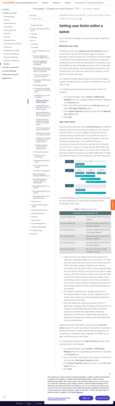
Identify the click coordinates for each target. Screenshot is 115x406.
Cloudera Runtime (37, 25)
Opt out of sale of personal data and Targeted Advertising (59, 399)
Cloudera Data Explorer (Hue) (40, 205)
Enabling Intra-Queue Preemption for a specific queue (43, 140)
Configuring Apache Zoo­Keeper (42, 192)
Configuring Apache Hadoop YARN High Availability (40, 63)
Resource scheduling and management (42, 75)
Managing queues (41, 85)
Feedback (113, 205)
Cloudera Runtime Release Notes (40, 29)
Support (68, 3)
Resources (56, 3)
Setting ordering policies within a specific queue (41, 146)
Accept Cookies (102, 398)
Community (79, 3)
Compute (35, 47)
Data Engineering (38, 213)
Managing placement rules (42, 161)
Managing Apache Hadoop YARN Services (41, 175)
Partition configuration (42, 171)
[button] (85, 177)
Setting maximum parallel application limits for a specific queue (42, 121)
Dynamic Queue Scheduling (40, 156)
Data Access (36, 201)
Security (35, 217)
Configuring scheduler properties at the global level (43, 90)
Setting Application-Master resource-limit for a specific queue (43, 114)
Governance (36, 220)
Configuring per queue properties (42, 96)
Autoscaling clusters (42, 152)
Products (34, 3)
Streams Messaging (39, 227)
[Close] (109, 373)
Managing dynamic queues (41, 166)
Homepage (38, 8)
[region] (78, 387)
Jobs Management (38, 223)
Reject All (86, 398)
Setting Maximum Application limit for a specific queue (43, 107)
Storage (35, 44)
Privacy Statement (76, 392)
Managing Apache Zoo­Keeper (41, 187)
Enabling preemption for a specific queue (43, 134)
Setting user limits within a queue (42, 101)
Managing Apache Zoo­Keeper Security (41, 197)
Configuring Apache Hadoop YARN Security (41, 57)
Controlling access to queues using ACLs (43, 129)
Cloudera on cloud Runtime (59, 8)
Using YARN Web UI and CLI (41, 51)
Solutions (45, 3)
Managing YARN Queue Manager (43, 81)
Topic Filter (32, 15)
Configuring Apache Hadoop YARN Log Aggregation (40, 181)
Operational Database (39, 210)
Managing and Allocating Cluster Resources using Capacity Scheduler (42, 69)
